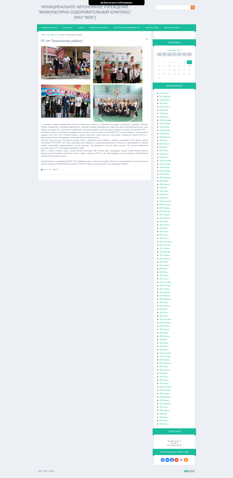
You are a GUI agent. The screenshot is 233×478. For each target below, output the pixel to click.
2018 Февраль (165, 100)
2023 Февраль (165, 299)
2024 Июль (163, 346)
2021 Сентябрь (165, 242)
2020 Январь (164, 174)
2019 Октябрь (164, 164)
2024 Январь (164, 329)
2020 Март (163, 181)
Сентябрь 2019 (174, 50)
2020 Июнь (163, 191)
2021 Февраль (165, 218)
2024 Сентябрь (165, 353)
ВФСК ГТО (48, 169)
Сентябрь (50, 35)
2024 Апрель (164, 336)
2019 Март (163, 140)
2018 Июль (163, 113)
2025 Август (164, 383)
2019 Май (163, 147)
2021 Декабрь (164, 252)
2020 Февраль (165, 178)
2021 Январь (164, 215)
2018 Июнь (163, 110)
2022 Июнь (163, 272)
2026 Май (163, 414)
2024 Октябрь (164, 356)
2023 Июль (163, 316)
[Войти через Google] (181, 460)
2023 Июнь (163, 313)
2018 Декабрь (164, 130)
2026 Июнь (163, 417)
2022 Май (163, 269)
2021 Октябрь (164, 245)
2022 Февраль (165, 259)
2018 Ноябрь (164, 127)
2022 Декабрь (164, 292)
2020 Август (164, 198)
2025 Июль (163, 380)
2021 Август (164, 238)
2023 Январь (164, 296)
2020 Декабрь (164, 211)
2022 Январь (164, 255)
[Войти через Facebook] (172, 460)
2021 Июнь (163, 232)
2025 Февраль (165, 363)
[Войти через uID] (163, 460)
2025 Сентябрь (165, 387)
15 (189, 66)
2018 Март (163, 103)
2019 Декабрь (164, 171)
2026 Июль (163, 421)
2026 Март (163, 407)
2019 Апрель (164, 144)
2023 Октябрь (164, 323)
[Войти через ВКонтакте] (167, 460)
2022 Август (164, 279)
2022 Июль (163, 275)
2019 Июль (163, 154)
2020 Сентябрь (165, 201)
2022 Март (163, 262)
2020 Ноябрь (164, 208)
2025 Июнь (163, 377)
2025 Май (163, 373)
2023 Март (163, 302)
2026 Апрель (164, 410)
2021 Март (163, 221)
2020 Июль (163, 194)
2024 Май (163, 340)
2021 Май (163, 228)
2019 (43, 35)
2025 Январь (164, 360)
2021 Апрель (164, 225)
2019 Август (164, 157)
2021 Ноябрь (164, 248)
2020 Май (163, 188)
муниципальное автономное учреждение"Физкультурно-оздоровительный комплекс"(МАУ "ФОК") (85, 12)
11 (169, 66)
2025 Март (163, 367)
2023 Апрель (164, 306)
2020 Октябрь (164, 205)
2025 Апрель (164, 370)
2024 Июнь (163, 343)
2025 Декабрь (164, 397)
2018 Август (164, 117)
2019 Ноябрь (164, 167)
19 (174, 70)
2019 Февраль (165, 137)
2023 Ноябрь (164, 326)
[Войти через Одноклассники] (186, 460)
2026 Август (164, 424)
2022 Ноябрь (164, 289)
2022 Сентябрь (165, 282)
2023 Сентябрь (165, 319)
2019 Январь (164, 134)
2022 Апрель (164, 265)
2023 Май (163, 309)
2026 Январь (164, 400)
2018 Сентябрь (165, 120)
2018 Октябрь (164, 124)
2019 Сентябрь (165, 161)
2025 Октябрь (164, 390)
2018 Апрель (164, 107)
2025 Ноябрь (164, 394)
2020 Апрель (164, 184)
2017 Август (164, 93)
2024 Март (163, 333)
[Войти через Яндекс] (176, 460)
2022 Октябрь (164, 286)
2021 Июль (163, 235)
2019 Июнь (163, 151)
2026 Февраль (165, 404)
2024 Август (164, 350)
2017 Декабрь (164, 97)
